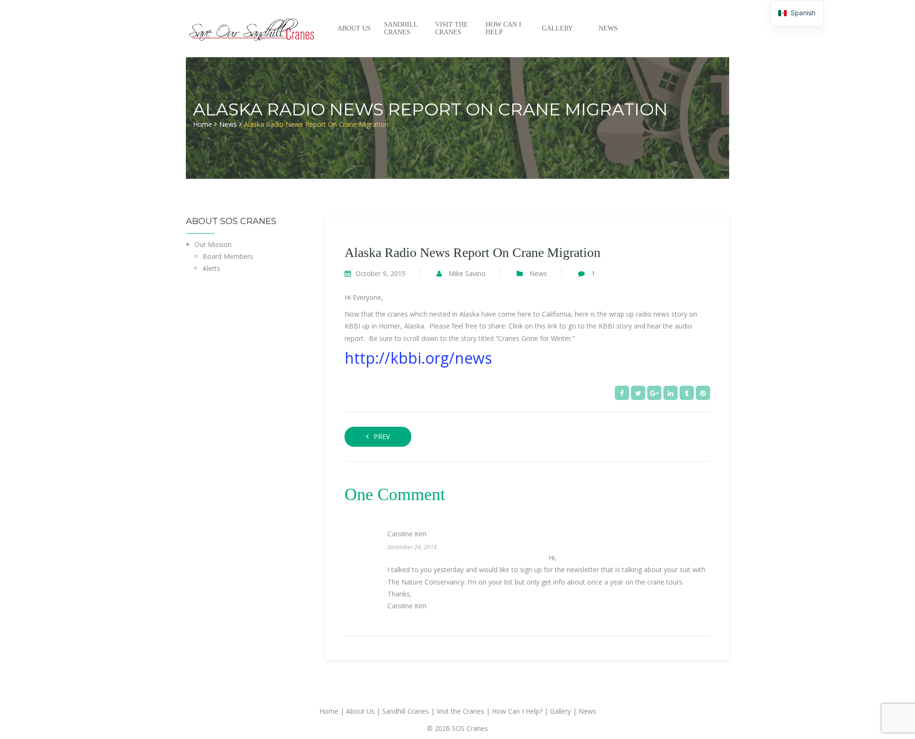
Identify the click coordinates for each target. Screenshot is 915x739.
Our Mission (213, 244)
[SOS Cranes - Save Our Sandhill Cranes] (252, 28)
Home (202, 124)
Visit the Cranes (451, 28)
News (608, 28)
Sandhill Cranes (400, 28)
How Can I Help (503, 28)
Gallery (557, 28)
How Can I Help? (517, 711)
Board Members (228, 256)
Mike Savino (467, 273)
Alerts (211, 268)
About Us (354, 28)
